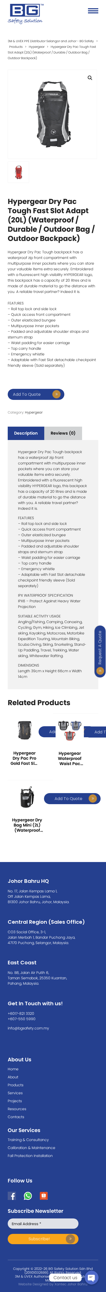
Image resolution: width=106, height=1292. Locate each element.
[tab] (26, 433)
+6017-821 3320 (21, 1013)
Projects (15, 1101)
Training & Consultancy (28, 1140)
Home (13, 1069)
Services (15, 1093)
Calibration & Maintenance (31, 1148)
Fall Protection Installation (30, 1156)
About (13, 1077)
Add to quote (27, 394)
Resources (17, 1109)
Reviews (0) (63, 433)
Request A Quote (100, 648)
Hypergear (34, 412)
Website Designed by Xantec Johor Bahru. (53, 1284)
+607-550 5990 (22, 1018)
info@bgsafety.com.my (28, 1028)
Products (15, 1085)
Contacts (16, 1117)
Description (26, 433)
